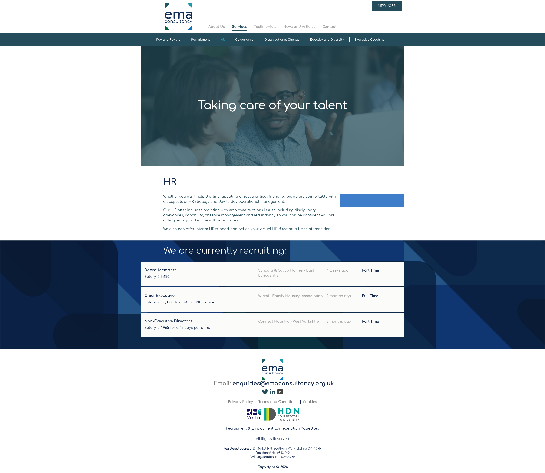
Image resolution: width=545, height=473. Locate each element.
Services (239, 27)
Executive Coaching (369, 39)
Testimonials (265, 27)
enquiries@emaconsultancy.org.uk (283, 383)
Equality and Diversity (327, 39)
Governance (244, 39)
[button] (305, 16)
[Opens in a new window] (265, 393)
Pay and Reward (168, 39)
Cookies (310, 402)
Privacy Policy (240, 402)
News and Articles (299, 27)
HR (222, 39)
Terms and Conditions (278, 402)
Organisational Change (282, 39)
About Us (216, 27)
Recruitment (200, 39)
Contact (329, 27)
